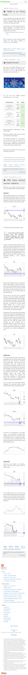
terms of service (10, 50)
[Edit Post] (14, 55)
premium (5, 166)
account (10, 164)
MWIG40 (11, 546)
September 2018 (7, 618)
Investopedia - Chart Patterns (10, 581)
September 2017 (7, 609)
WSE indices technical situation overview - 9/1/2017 (14, 602)
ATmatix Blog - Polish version (10, 577)
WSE (13, 549)
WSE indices (18, 549)
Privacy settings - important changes (11, 591)
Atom (5, 568)
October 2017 (6, 610)
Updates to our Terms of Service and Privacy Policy (14, 593)
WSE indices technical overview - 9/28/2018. (13, 589)
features (14, 48)
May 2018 (6, 616)
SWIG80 (17, 546)
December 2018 (7, 619)
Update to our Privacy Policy (9, 585)
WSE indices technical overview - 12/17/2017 (13, 595)
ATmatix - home (7, 573)
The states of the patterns (9, 600)
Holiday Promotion (7, 587)
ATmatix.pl (12, 632)
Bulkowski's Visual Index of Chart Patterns (12, 579)
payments (22, 164)
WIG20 (9, 549)
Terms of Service (14, 634)
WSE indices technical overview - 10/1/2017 (13, 596)
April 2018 (6, 614)
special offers (17, 166)
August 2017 (6, 607)
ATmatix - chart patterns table (10, 575)
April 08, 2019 (18, 53)
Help (16, 140)
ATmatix (9, 48)
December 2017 (7, 612)
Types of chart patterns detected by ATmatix (13, 598)
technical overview (14, 548)
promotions (10, 166)
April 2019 (6, 621)
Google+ (19, 48)
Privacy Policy (13, 635)
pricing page (15, 97)
